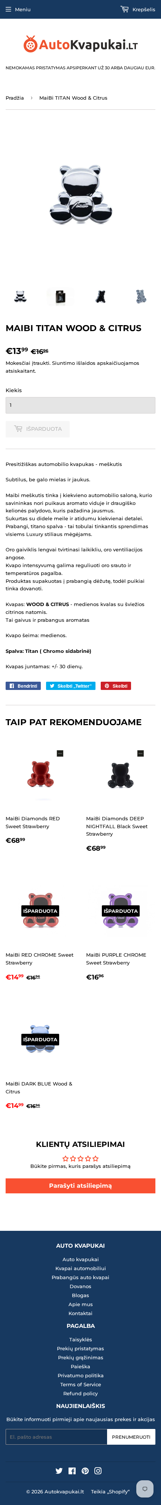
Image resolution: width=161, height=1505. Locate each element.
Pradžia (15, 98)
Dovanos (80, 1286)
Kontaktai (80, 1313)
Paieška (80, 1366)
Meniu (23, 9)
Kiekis (14, 390)
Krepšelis (143, 9)
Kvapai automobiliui (80, 1268)
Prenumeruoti (131, 1437)
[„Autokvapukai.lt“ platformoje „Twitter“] (59, 1472)
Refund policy (80, 1393)
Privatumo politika (81, 1375)
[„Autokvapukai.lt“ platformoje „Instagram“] (98, 1472)
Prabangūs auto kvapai (80, 1277)
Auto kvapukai (81, 1259)
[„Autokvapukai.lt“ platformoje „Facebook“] (72, 1472)
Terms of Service (80, 1384)
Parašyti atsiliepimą (80, 1185)
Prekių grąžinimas (80, 1357)
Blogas (80, 1295)
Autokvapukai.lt (64, 1492)
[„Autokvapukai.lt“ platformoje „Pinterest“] (85, 1472)
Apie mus (81, 1304)
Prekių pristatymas (80, 1348)
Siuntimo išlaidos (73, 363)
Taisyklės (80, 1339)
